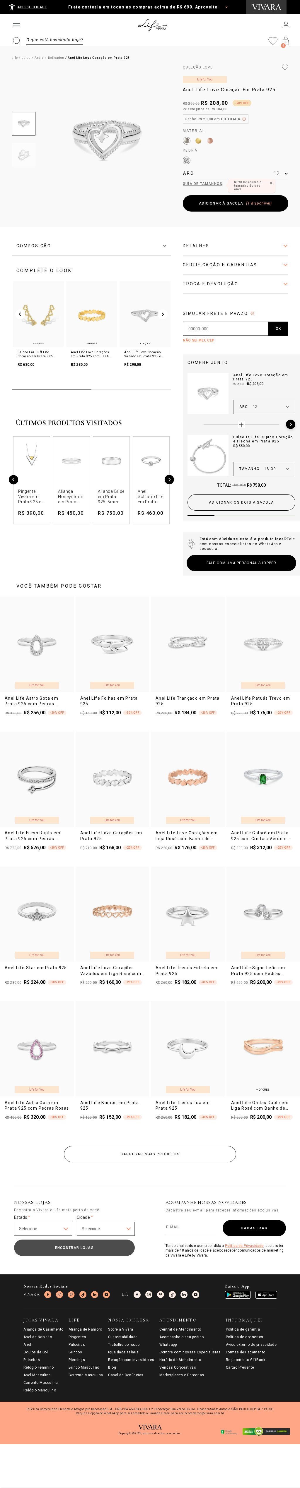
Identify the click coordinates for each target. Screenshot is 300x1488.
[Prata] (186, 141)
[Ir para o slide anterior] (20, 314)
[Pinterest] (71, 1294)
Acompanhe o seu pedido (181, 1337)
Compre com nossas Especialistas (190, 1352)
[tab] (91, 245)
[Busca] (48, 41)
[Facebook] (47, 1294)
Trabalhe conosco (124, 1345)
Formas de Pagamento (245, 1352)
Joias (26, 57)
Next (290, 424)
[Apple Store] (266, 1295)
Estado (22, 1217)
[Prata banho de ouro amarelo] (198, 141)
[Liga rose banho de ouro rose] (210, 141)
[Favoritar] (285, 67)
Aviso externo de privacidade (251, 1345)
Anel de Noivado (37, 1337)
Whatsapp (168, 1345)
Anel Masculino (37, 1375)
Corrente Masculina (40, 1383)
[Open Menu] (16, 25)
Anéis (39, 57)
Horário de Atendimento (180, 1360)
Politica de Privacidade (244, 1246)
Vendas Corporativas (177, 1367)
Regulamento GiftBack (245, 1360)
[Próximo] (169, 480)
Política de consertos (244, 1337)
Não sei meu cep (198, 340)
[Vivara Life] (152, 25)
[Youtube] (106, 1294)
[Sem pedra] (186, 160)
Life (15, 57)
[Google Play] (238, 1295)
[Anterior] (13, 480)
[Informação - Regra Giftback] (244, 119)
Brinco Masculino (84, 1367)
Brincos (75, 1352)
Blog (112, 1367)
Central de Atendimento (180, 1329)
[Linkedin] (94, 1294)
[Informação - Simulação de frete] (252, 313)
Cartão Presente (240, 1367)
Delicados (56, 57)
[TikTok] (82, 1294)
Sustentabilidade (123, 1337)
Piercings (77, 1360)
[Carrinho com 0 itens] (286, 41)
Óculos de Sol (35, 1352)
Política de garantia (243, 1329)
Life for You (204, 79)
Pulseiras (31, 1360)
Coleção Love (198, 67)
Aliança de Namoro (85, 1329)
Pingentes (77, 1337)
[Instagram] (59, 1294)
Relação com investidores (131, 1360)
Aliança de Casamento (43, 1329)
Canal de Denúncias (126, 1375)
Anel (27, 1345)
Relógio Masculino (39, 1390)
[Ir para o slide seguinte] (163, 314)
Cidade (85, 1217)
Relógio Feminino (38, 1367)
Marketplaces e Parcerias (181, 1375)
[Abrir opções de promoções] (226, 7)
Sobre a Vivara (120, 1329)
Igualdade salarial (124, 1352)
